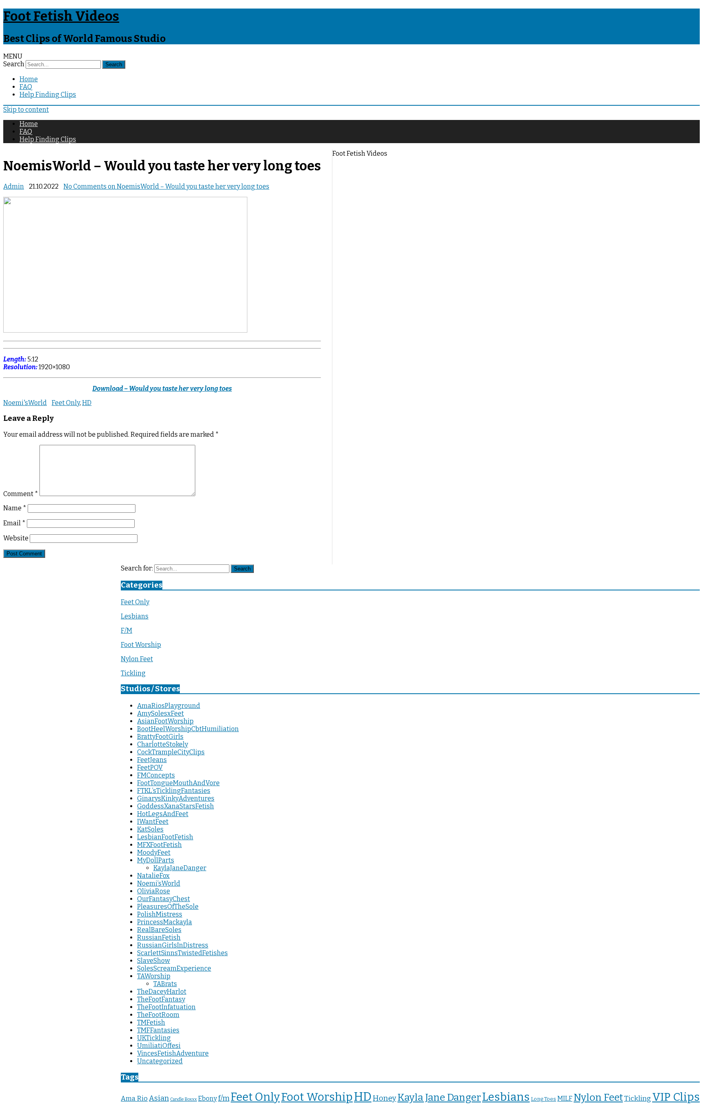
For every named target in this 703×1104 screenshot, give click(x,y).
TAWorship (153, 976)
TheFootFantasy (161, 999)
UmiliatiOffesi (159, 1046)
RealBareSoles (159, 930)
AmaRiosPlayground (168, 706)
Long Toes (543, 1099)
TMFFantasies (158, 1030)
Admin (13, 186)
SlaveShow (153, 961)
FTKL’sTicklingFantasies (173, 791)
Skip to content (26, 109)
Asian (159, 1098)
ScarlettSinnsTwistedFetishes (182, 953)
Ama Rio (134, 1098)
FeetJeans (152, 760)
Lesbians (134, 616)
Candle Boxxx (183, 1099)
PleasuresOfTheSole (168, 906)
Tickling (133, 673)
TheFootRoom (158, 1015)
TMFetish (151, 1022)
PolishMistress (159, 914)
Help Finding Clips (48, 94)
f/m (223, 1098)
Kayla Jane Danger (439, 1097)
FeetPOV (150, 767)
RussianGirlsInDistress (172, 945)
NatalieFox (153, 876)
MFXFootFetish (159, 845)
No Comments (166, 186)
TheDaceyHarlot (161, 991)
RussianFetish (159, 937)
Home (29, 79)
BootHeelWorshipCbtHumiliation (188, 729)
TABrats (165, 984)
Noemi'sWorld (25, 403)
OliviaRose (153, 891)
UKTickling (154, 1038)
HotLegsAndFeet (162, 814)
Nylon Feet (137, 659)
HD (87, 403)
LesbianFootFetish (165, 837)
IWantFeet (152, 821)
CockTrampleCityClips (171, 752)
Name (14, 508)
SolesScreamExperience (174, 968)
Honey (384, 1098)
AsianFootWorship (165, 721)
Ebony (207, 1098)
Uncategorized (160, 1061)
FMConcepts (156, 775)
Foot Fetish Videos (61, 16)
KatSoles (150, 829)
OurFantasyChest (163, 899)
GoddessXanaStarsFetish (175, 806)
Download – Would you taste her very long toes (162, 388)
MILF (564, 1098)
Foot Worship (141, 645)
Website (15, 538)
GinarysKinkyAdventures (175, 798)
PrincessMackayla (164, 922)
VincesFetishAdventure (173, 1053)
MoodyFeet (153, 852)
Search (13, 64)
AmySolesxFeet (160, 713)
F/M (126, 630)
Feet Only (66, 403)
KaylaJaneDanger (179, 868)
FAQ (26, 87)
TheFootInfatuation (166, 1007)
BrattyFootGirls (160, 736)
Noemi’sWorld (158, 883)
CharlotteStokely (162, 744)
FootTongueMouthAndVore (178, 783)
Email (14, 523)
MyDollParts (155, 860)
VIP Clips (676, 1097)
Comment (20, 494)
